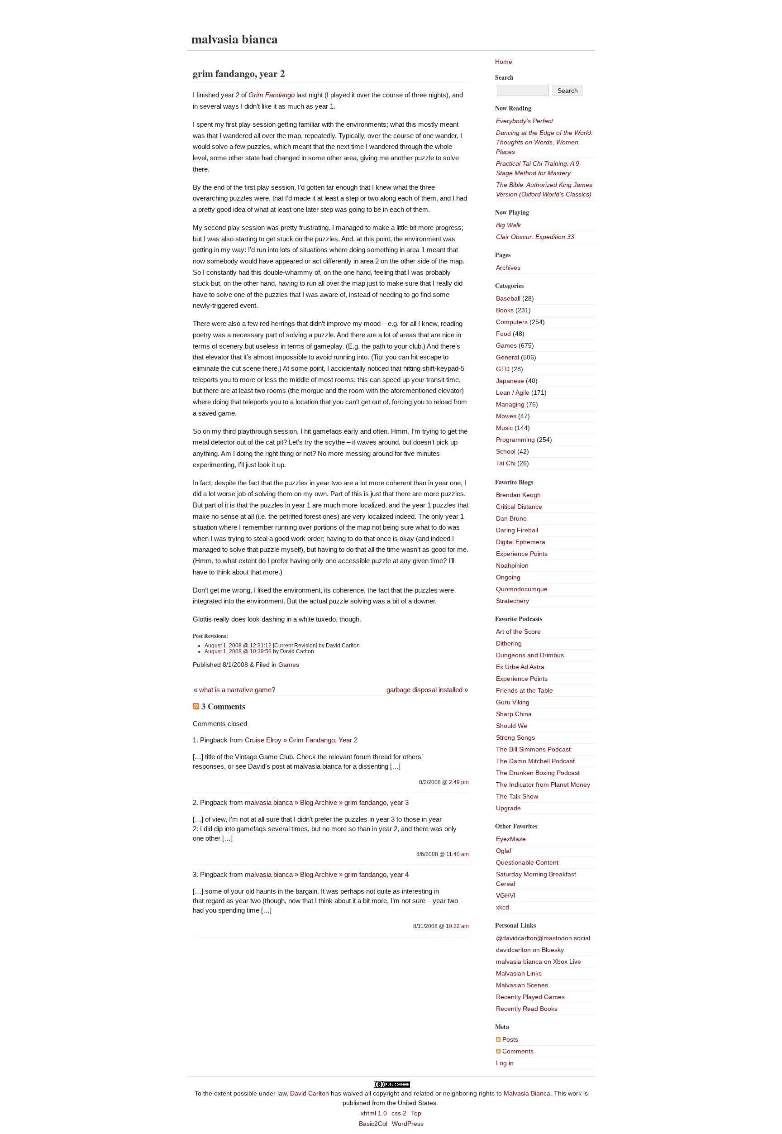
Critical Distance (519, 506)
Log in (505, 1063)
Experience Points (522, 553)
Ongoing (508, 577)
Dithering (509, 643)
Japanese (510, 380)
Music (504, 427)
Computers (512, 321)
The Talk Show (517, 796)
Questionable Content (527, 862)
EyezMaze (511, 838)
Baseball (508, 298)
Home (503, 61)
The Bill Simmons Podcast (533, 749)
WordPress (408, 1123)
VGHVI (505, 895)
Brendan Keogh (518, 494)
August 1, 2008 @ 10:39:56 (238, 651)
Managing (510, 404)
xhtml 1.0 (374, 1113)
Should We (511, 725)
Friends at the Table (524, 690)
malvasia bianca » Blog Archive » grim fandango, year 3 (327, 802)
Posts (509, 1039)
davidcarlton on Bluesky (530, 949)
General (507, 357)
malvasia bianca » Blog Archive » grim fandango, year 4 (327, 874)
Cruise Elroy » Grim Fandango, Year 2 (301, 740)
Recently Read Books (527, 1008)
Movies (506, 416)
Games (288, 664)
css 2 (398, 1113)
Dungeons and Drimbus (530, 655)
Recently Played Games (530, 996)
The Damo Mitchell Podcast (535, 761)
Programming (515, 439)
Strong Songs (515, 737)
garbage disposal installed (424, 690)
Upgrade (508, 808)
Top (416, 1113)
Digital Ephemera (520, 541)
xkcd (502, 907)
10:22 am (457, 926)
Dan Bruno (511, 518)
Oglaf (503, 850)
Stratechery (512, 600)
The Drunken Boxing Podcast (538, 772)
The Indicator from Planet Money (543, 784)
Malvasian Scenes (522, 985)
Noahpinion (512, 565)
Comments (517, 1051)
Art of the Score (518, 631)
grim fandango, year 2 (239, 73)
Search (504, 77)
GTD (503, 369)
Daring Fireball (517, 530)
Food (503, 333)
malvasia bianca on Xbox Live (538, 961)
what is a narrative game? (237, 690)
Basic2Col (373, 1123)
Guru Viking (512, 702)
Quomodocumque (522, 589)
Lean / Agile (512, 392)
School (505, 451)
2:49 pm (459, 782)
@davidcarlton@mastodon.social (543, 938)
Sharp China (514, 714)
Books (505, 310)
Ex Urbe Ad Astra (520, 666)
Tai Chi (505, 463)
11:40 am (457, 854)
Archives (508, 267)
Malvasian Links (519, 973)
